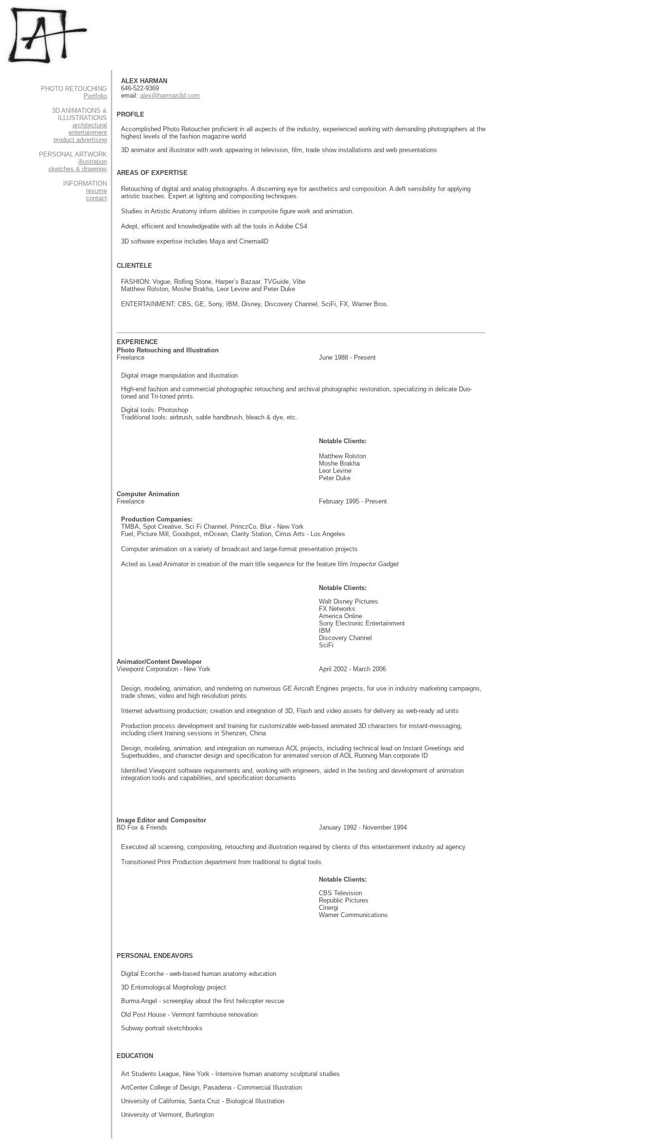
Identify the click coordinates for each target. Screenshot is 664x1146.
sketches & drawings (77, 169)
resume (96, 190)
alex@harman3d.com (170, 95)
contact (96, 198)
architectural (89, 125)
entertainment (88, 132)
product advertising (80, 139)
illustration (92, 161)
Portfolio (95, 96)
